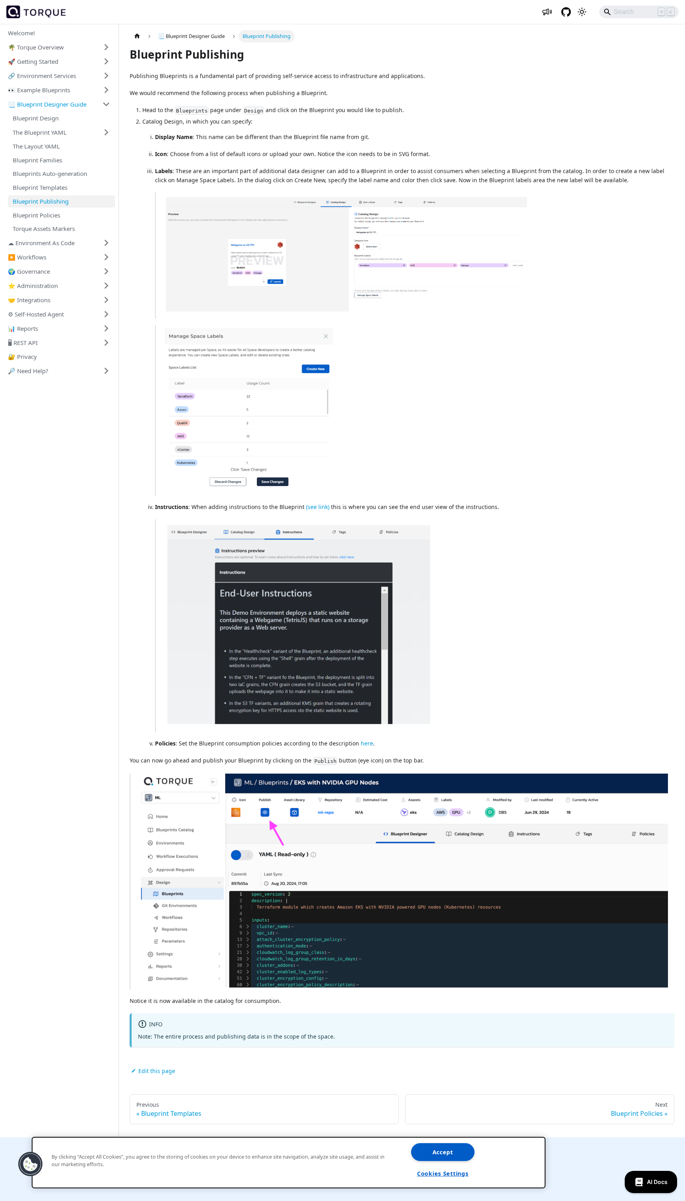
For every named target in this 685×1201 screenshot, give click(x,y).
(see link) (317, 507)
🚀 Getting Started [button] (33, 61)
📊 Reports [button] (23, 328)
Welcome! (21, 33)
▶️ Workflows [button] (27, 257)
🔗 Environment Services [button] (42, 75)
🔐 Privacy (22, 356)
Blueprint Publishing (41, 201)
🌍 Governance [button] (29, 271)
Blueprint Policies (36, 215)
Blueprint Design (36, 118)
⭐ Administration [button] (33, 285)
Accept (442, 1152)
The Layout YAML (36, 146)
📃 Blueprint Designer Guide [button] (47, 104)
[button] (30, 1164)
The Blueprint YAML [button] (40, 132)
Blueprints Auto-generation (50, 173)
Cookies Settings (443, 1173)
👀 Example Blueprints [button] (39, 89)
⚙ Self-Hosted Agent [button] (36, 314)
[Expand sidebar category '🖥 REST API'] (106, 342)
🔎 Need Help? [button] (28, 370)
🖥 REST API (23, 342)
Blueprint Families (37, 160)
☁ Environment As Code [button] (41, 242)
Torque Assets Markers (44, 229)
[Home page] (137, 36)
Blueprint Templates (40, 187)
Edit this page (156, 1071)
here (367, 743)
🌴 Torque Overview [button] (36, 47)
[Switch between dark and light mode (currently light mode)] (582, 12)
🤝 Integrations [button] (29, 299)
